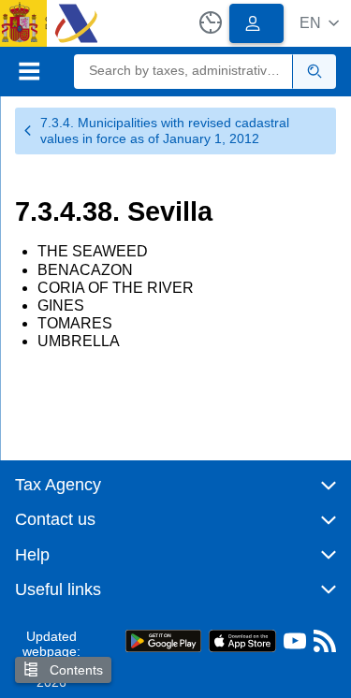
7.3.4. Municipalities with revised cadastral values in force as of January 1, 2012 (164, 130)
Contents (74, 669)
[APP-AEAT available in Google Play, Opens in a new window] (163, 639)
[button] (319, 23)
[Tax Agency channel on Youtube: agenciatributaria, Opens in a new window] (295, 645)
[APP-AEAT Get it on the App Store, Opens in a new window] (242, 639)
